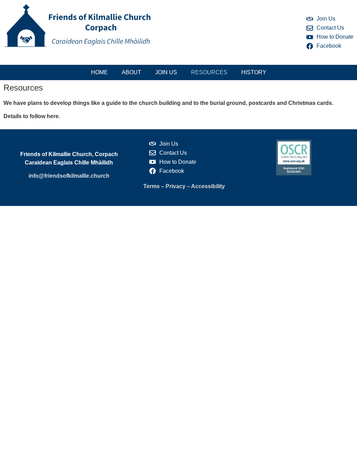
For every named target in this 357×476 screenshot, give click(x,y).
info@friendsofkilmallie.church (69, 176)
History (253, 72)
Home (99, 72)
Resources (209, 72)
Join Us (166, 72)
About (131, 72)
